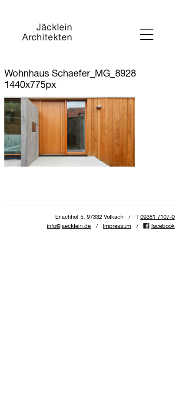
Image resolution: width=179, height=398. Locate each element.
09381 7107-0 (157, 217)
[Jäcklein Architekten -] (47, 33)
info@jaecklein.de (69, 226)
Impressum (117, 226)
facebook (163, 226)
